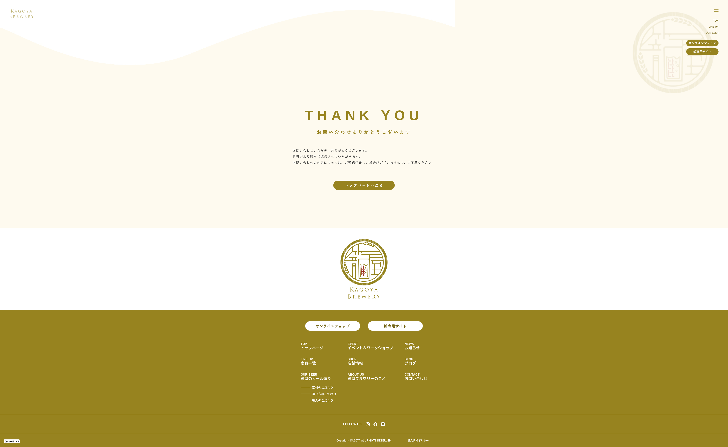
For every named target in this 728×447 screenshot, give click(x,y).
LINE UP (714, 26)
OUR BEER (712, 32)
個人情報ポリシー (418, 440)
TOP (716, 20)
